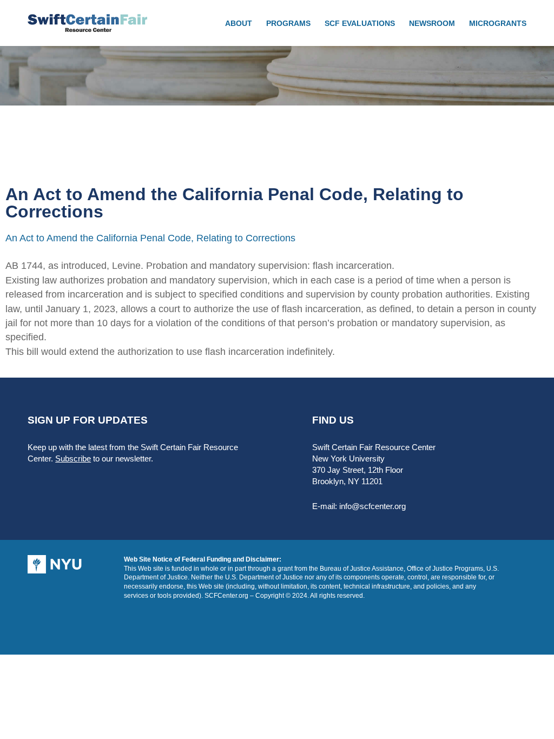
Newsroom (432, 23)
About (238, 23)
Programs (288, 23)
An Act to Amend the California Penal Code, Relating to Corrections (150, 238)
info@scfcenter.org (372, 506)
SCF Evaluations (360, 23)
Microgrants (497, 23)
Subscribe (73, 458)
